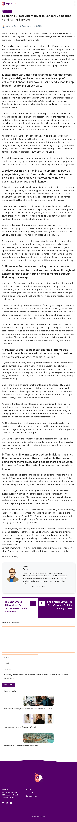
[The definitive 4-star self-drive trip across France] (38, 741)
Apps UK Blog (7, 11)
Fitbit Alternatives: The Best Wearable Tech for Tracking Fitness (59, 605)
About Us (30, 793)
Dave (16, 26)
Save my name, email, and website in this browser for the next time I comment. (36, 676)
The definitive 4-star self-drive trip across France (21, 746)
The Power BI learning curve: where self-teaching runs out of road (28, 709)
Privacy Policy (31, 796)
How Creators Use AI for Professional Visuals (20, 727)
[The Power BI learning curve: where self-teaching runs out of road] (38, 704)
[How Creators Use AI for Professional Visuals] (38, 722)
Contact (29, 790)
